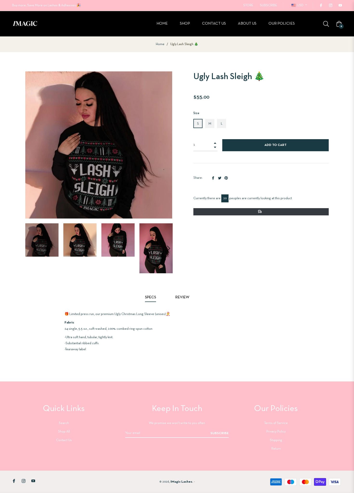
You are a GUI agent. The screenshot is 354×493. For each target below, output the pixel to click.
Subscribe (219, 433)
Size (196, 113)
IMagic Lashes (181, 481)
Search (64, 423)
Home (160, 44)
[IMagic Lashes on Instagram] (330, 5)
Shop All (64, 431)
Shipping (276, 440)
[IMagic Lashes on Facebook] (321, 5)
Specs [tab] (150, 297)
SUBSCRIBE (268, 5)
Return (276, 448)
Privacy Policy (276, 431)
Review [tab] (182, 297)
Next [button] (169, 248)
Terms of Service (276, 423)
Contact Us (64, 440)
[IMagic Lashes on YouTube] (340, 5)
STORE (248, 5)
